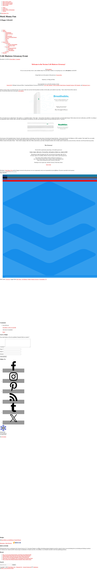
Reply (4, 332)
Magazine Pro (19, 567)
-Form (49, 164)
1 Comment (17, 59)
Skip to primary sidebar (7, 4)
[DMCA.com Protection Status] (7, 568)
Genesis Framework (27, 567)
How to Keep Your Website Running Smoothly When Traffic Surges (17, 559)
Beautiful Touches (70, 85)
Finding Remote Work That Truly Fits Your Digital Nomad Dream (16, 555)
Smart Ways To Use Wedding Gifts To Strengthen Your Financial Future (18, 558)
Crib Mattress (24, 279)
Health (29, 279)
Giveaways (8, 279)
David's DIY (9, 85)
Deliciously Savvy (86, 85)
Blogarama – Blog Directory (6, 543)
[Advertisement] (24, 25)
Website (1, 354)
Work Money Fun (8, 170)
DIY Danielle (77, 85)
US (46, 279)
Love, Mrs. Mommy (48, 85)
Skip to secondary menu (8, 2)
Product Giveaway (35, 279)
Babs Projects (63, 85)
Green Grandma (56, 85)
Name (1, 349)
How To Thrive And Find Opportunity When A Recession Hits (16, 557)
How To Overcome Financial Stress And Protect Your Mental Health (17, 554)
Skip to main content (7, 1)
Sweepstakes (42, 279)
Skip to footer (5, 5)
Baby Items (18, 279)
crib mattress (21, 91)
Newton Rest (59, 75)
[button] (5, 176)
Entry (47, 164)
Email (1, 351)
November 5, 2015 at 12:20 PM (9, 327)
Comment (2, 346)
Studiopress (35, 567)
